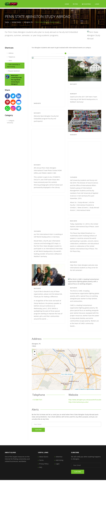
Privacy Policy (43, 464)
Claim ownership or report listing (13, 65)
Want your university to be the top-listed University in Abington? (16, 80)
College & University (10, 122)
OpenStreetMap (90, 389)
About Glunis (43, 457)
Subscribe (38, 430)
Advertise (59, 457)
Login (97, 4)
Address (10, 53)
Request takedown (14, 71)
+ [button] (34, 351)
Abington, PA (28, 22)
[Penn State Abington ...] (67, 370)
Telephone (11, 57)
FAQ (40, 467)
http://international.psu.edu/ (79, 402)
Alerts (10, 61)
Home (67, 4)
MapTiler (83, 389)
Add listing (59, 460)
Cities (76, 4)
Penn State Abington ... (67, 374)
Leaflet (76, 389)
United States (16, 22)
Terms (41, 460)
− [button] (34, 354)
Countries (87, 4)
